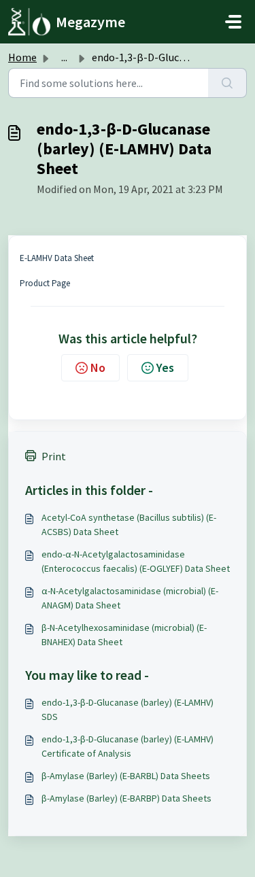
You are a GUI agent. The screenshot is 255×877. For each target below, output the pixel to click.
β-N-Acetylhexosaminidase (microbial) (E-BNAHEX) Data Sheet (124, 634)
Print (53, 456)
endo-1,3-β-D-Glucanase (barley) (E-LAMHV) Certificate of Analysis (127, 746)
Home (22, 57)
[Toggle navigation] (233, 22)
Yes (165, 367)
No (97, 367)
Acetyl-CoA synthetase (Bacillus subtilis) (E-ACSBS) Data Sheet (128, 524)
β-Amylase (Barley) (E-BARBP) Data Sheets (126, 798)
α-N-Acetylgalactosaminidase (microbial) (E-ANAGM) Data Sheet (129, 598)
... (64, 57)
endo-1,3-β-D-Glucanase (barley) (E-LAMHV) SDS (127, 709)
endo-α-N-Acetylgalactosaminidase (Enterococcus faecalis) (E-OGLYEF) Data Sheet (135, 561)
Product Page (45, 283)
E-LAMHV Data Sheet (57, 258)
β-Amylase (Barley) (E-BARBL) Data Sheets (125, 776)
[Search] (227, 83)
